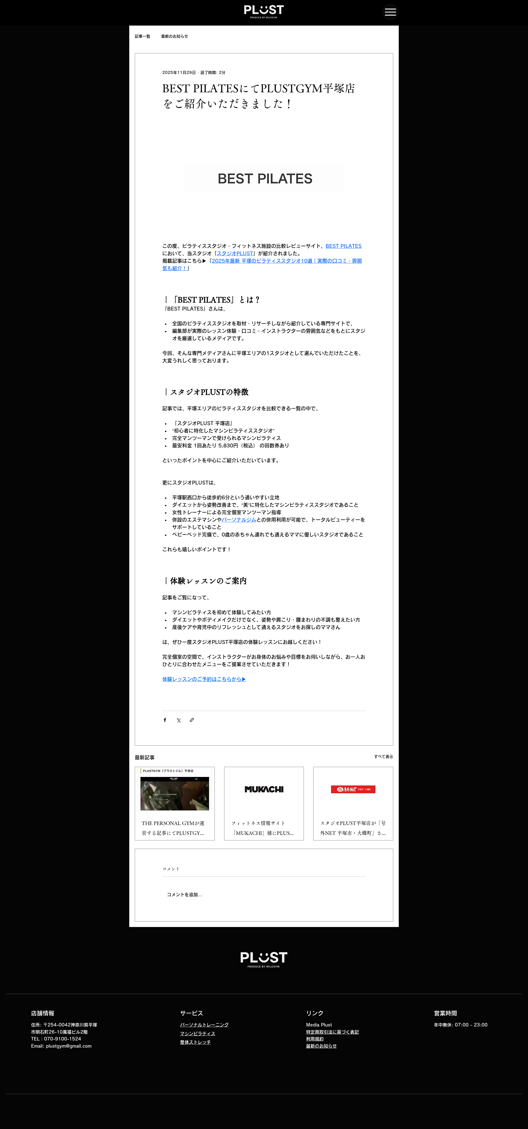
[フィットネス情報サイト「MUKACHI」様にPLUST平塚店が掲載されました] (264, 789)
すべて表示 (383, 757)
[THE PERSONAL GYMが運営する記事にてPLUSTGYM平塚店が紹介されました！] (175, 789)
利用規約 (315, 1039)
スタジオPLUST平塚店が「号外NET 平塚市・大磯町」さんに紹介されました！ (353, 829)
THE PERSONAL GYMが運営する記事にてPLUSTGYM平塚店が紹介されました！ (173, 829)
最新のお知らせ (174, 36)
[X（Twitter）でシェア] (178, 720)
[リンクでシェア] (191, 720)
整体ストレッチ (195, 1042)
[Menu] (390, 12)
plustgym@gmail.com (69, 1046)
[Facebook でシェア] (164, 720)
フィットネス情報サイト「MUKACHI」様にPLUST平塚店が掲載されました (262, 829)
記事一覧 (142, 36)
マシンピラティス (197, 1033)
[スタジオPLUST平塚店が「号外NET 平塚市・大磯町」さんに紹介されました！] (353, 789)
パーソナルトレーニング (204, 1025)
